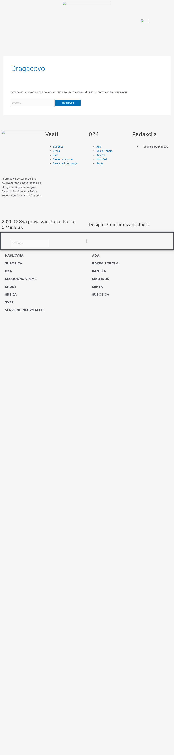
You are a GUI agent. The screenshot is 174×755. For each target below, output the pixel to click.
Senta (97, 287)
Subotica (13, 263)
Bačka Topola (105, 263)
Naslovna (14, 255)
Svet (9, 302)
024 (8, 271)
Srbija (11, 294)
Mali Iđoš (100, 279)
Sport (10, 287)
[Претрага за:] (32, 102)
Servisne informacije (24, 310)
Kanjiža (99, 271)
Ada (95, 255)
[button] (29, 237)
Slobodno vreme (21, 279)
